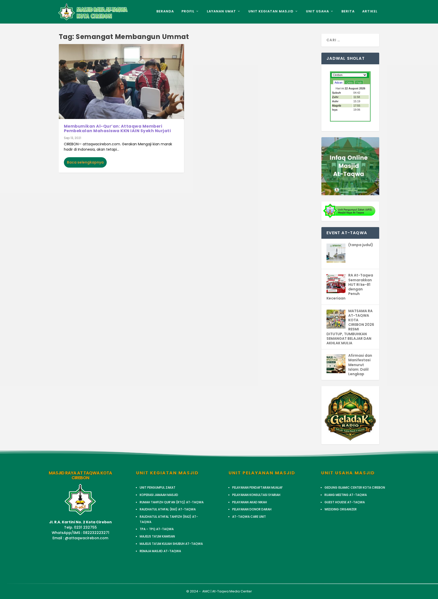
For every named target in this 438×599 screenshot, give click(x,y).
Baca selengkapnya (85, 162)
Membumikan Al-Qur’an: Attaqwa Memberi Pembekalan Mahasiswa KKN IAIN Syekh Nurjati (117, 128)
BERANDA (165, 11)
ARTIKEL (369, 11)
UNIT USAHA (317, 11)
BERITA (348, 11)
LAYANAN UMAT (221, 11)
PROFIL (187, 11)
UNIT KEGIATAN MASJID (271, 11)
